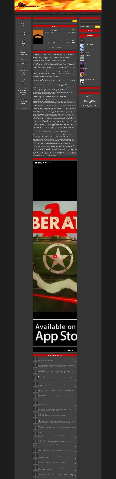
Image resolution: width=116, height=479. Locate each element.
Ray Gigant (23, 103)
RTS (23, 47)
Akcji (23, 21)
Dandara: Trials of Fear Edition (23, 90)
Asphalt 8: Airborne (23, 76)
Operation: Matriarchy (23, 106)
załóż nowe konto (85, 26)
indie (23, 19)
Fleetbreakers (89, 99)
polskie (23, 61)
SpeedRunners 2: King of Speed (90, 101)
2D (23, 27)
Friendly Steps (89, 102)
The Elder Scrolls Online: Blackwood (23, 96)
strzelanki (23, 41)
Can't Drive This (23, 108)
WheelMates (89, 106)
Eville (86, 73)
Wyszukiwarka (54, 13)
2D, (54, 30)
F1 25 (23, 81)
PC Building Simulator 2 (89, 44)
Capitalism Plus (23, 85)
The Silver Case (23, 99)
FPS (23, 56)
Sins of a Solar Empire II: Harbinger (89, 105)
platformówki (23, 59)
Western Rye (89, 97)
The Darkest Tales (88, 61)
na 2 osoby (23, 57)
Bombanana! (89, 95)
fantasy (23, 32)
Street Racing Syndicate (23, 88)
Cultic (86, 68)
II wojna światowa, (61, 29)
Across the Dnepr (23, 97)
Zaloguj (97, 26)
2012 (54, 42)
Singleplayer (23, 50)
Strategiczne (34, 10)
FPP (23, 25)
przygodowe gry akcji (23, 52)
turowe (23, 43)
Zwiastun (55, 158)
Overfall (23, 83)
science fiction (23, 34)
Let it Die (23, 74)
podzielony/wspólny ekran (23, 70)
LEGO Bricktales (88, 55)
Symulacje (23, 45)
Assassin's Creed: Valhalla (89, 79)
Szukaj (74, 20)
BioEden (89, 104)
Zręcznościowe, (54, 29)
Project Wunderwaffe (89, 50)
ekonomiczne (23, 48)
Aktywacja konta (61, 13)
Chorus (23, 86)
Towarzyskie (85, 10)
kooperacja (23, 38)
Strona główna (47, 13)
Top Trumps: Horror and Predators (23, 77)
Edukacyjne (47, 10)
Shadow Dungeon (89, 96)
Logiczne (79, 10)
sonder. (23, 94)
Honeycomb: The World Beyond (89, 100)
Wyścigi (67, 10)
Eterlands (23, 105)
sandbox (23, 72)
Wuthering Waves (23, 92)
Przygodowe (41, 10)
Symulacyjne (73, 10)
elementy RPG (23, 67)
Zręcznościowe (23, 39)
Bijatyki (53, 10)
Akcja (29, 10)
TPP (23, 30)
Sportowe (62, 10)
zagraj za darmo (23, 65)
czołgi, (52, 30)
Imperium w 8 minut (23, 101)
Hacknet (23, 79)
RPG (57, 10)
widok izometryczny (23, 54)
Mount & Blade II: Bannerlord (90, 37)
